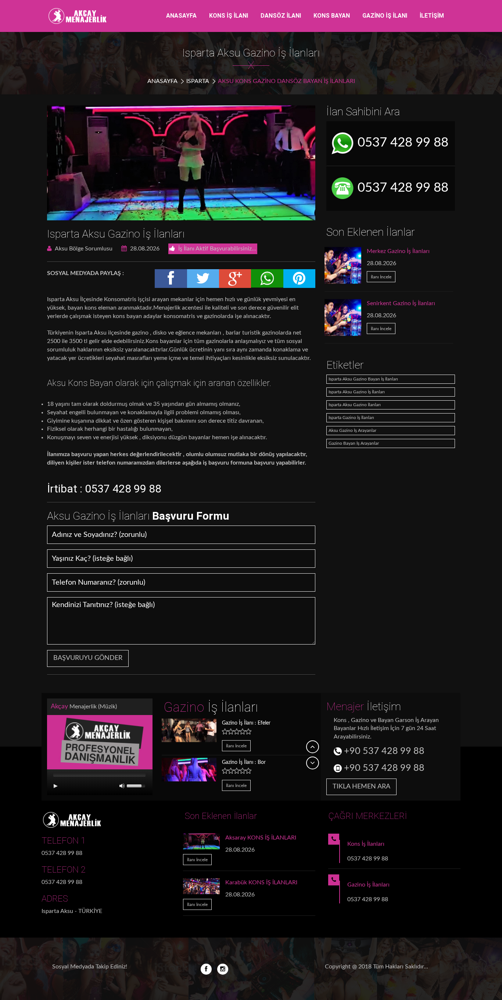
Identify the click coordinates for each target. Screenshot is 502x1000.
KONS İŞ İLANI (228, 15)
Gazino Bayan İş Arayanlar (354, 443)
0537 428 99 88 (401, 142)
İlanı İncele (381, 276)
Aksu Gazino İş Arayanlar (352, 430)
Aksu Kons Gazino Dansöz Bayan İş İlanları (286, 81)
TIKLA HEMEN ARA (361, 786)
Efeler (246, 722)
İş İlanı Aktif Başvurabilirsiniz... (216, 249)
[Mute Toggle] (122, 786)
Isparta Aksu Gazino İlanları (355, 404)
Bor (244, 762)
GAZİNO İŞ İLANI (384, 15)
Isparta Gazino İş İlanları (351, 417)
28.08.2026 (144, 249)
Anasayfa (162, 81)
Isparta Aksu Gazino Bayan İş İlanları (363, 379)
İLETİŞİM (432, 15)
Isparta (197, 81)
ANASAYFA (181, 15)
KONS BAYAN (331, 15)
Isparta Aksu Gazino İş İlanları (115, 233)
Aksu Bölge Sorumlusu (83, 249)
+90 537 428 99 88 (383, 751)
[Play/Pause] (55, 786)
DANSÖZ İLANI (281, 15)
